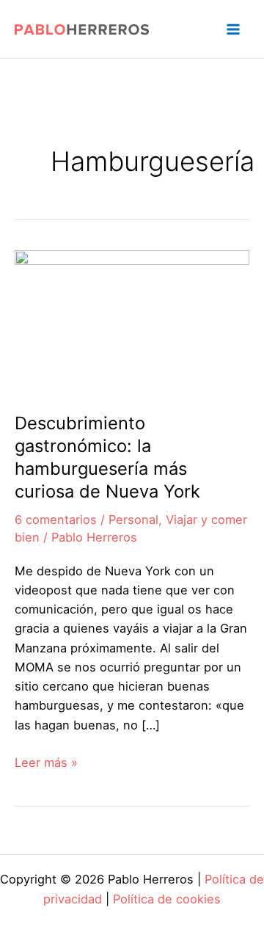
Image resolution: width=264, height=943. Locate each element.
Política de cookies (167, 899)
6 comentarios (56, 519)
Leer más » (46, 763)
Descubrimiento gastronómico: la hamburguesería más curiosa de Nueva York (107, 456)
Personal (133, 519)
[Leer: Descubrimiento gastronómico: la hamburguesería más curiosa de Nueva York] (132, 321)
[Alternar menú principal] (232, 28)
